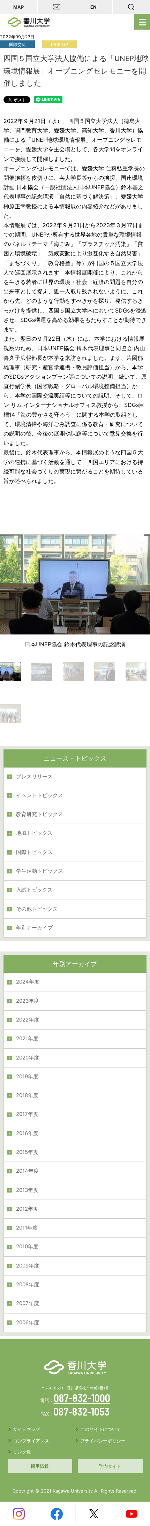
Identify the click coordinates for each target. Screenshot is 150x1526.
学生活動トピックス (39, 871)
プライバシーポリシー (103, 1440)
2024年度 (27, 982)
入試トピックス (34, 890)
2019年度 (27, 1076)
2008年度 (27, 1284)
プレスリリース (34, 776)
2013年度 (27, 1190)
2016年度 (27, 1133)
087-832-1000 (82, 1398)
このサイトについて (100, 1429)
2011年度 (27, 1228)
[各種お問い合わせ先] (56, 7)
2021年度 (27, 1038)
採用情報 (40, 1466)
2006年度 (27, 1322)
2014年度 (27, 1171)
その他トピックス (37, 909)
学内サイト (110, 1466)
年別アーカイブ (34, 928)
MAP (18, 7)
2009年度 (27, 1266)
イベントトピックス (39, 795)
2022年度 (27, 1020)
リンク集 (22, 1452)
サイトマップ (26, 1429)
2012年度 (27, 1209)
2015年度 (27, 1152)
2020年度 (27, 1058)
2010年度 (27, 1246)
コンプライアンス (31, 1440)
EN (93, 7)
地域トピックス (34, 833)
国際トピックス (34, 852)
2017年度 (27, 1114)
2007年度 (27, 1303)
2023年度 (27, 1001)
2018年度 (27, 1095)
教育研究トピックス (39, 814)
